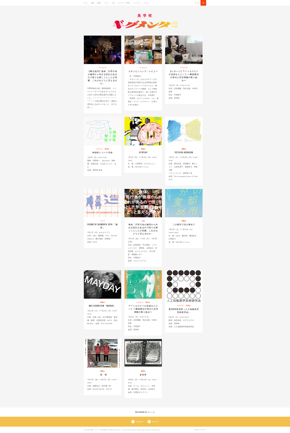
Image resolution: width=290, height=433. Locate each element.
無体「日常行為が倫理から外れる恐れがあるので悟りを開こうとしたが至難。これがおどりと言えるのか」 (143, 229)
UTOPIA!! (143, 152)
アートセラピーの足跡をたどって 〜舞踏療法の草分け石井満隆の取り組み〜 (143, 308)
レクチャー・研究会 (124, 3)
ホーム (86, 3)
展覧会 (99, 3)
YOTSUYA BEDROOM (184, 152)
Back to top (200, 430)
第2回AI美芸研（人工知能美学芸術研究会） (184, 311)
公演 (113, 3)
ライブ (107, 3)
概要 (92, 3)
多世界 (143, 374)
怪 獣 (103, 374)
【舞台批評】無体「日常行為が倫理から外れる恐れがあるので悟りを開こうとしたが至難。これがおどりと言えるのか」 (102, 77)
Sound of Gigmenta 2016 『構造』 (102, 226)
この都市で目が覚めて (184, 224)
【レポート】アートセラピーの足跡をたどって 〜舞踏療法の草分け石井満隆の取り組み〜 (184, 76)
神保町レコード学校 (102, 152)
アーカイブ (136, 3)
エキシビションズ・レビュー (143, 71)
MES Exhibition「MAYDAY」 (102, 305)
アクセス (146, 3)
